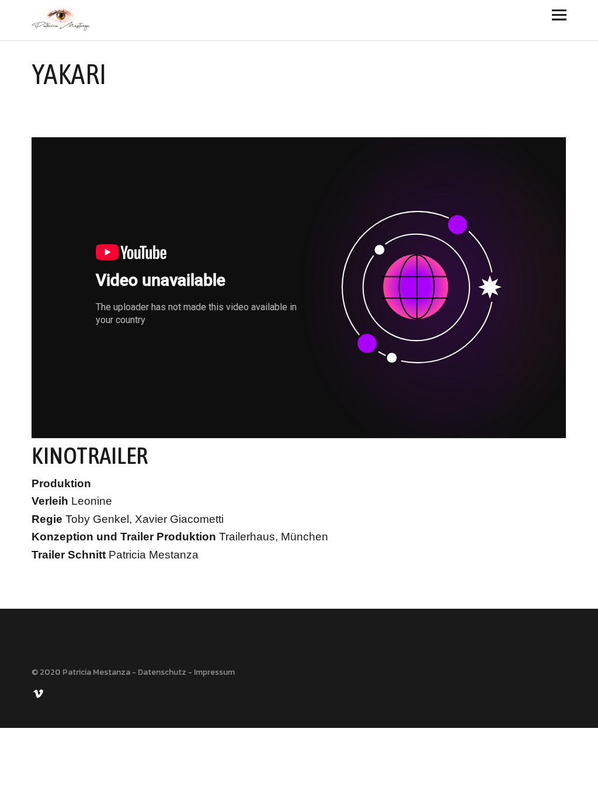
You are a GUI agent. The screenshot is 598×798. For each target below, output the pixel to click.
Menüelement (39, 693)
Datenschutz (162, 672)
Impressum (214, 672)
